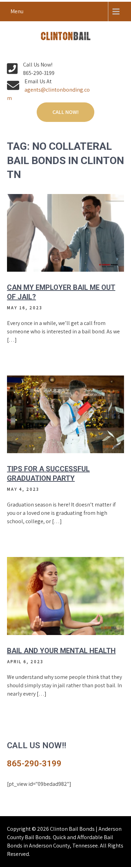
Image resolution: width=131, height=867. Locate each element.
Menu (16, 11)
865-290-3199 (34, 763)
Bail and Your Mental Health (61, 651)
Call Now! (65, 112)
